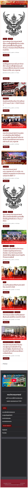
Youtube (4, 433)
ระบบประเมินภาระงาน (7, 421)
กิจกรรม (4, 282)
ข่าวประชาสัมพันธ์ (5, 61)
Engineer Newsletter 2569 (8, 312)
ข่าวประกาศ (5, 38)
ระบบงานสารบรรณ (6, 418)
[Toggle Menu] (25, 6)
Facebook (4, 430)
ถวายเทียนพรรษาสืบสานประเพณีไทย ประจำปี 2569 (14, 286)
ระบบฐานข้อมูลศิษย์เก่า (7, 415)
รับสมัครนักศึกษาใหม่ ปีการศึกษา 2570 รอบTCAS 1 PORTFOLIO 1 (13, 103)
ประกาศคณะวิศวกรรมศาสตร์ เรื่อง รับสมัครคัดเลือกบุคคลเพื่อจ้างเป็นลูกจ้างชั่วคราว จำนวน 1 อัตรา (13, 217)
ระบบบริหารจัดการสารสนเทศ (8, 412)
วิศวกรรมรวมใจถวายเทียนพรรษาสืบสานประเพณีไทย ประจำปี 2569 (14, 316)
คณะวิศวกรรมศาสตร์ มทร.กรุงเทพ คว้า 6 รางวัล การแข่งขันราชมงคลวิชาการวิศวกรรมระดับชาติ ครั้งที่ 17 (14, 172)
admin (13, 52)
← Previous (4, 364)
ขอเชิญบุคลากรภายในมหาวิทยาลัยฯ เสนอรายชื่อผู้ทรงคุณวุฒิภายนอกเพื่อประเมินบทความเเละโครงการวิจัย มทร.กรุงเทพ (13, 67)
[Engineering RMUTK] (14, 1)
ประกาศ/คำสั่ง (10, 38)
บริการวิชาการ (12, 246)
